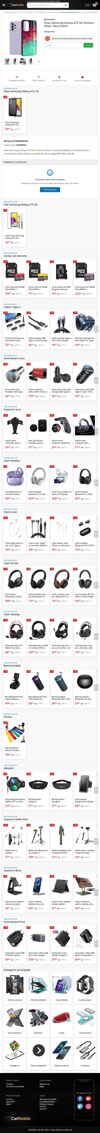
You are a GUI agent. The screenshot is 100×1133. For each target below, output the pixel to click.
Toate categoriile (9, 12)
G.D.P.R (43, 1109)
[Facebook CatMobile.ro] (81, 1098)
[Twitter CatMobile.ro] (81, 1106)
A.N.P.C (43, 1106)
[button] (96, 329)
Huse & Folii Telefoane (24, 12)
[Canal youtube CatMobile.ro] (88, 1098)
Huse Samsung (52, 12)
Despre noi (45, 1084)
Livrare (9, 1099)
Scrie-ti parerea (50, 190)
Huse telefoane (39, 12)
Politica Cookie (46, 1104)
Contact (9, 1084)
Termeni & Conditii (48, 1099)
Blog (42, 1086)
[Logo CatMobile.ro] (16, 5)
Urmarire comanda (15, 1086)
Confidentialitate (47, 1101)
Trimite (88, 45)
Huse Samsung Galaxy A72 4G (69, 12)
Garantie (10, 1101)
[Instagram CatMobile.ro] (88, 1106)
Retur (8, 1104)
